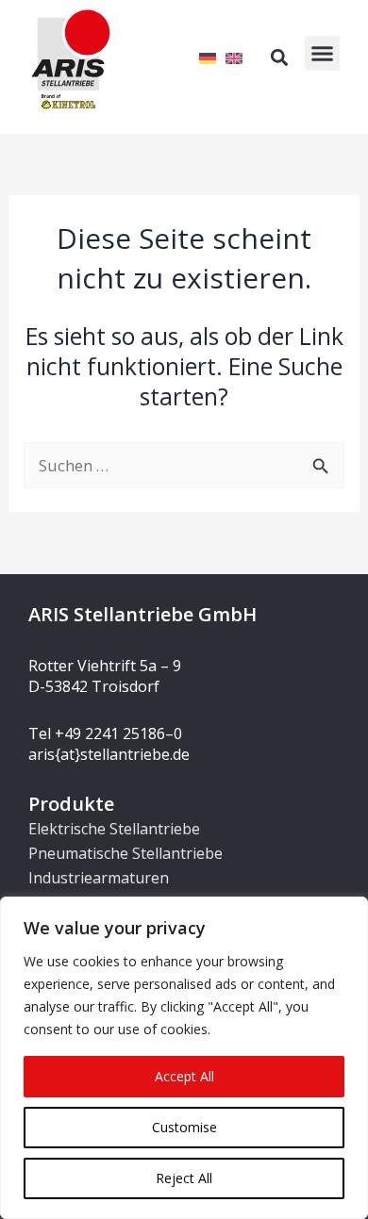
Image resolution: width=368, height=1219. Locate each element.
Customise (184, 1127)
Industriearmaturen (98, 877)
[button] (323, 54)
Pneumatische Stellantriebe (125, 853)
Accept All (184, 1076)
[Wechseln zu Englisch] (234, 57)
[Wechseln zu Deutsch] (207, 57)
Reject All (184, 1178)
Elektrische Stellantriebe (114, 828)
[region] (184, 1058)
